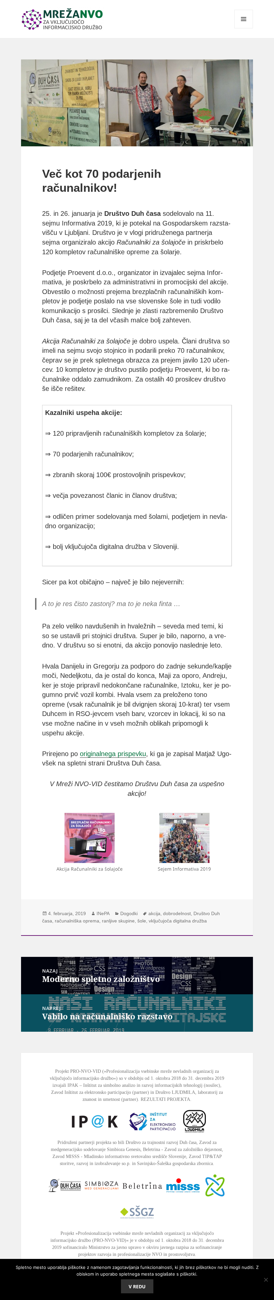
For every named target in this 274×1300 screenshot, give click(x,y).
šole (141, 920)
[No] (265, 1279)
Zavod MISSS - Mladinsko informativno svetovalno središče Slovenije (119, 1156)
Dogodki (129, 913)
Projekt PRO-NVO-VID (78, 1071)
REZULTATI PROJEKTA (165, 1099)
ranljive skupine (118, 920)
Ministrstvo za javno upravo (115, 1247)
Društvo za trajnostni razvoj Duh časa (161, 1142)
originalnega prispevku (113, 753)
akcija (154, 913)
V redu (137, 1286)
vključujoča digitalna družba (178, 920)
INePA (103, 913)
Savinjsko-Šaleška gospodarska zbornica (175, 1163)
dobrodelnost (177, 913)
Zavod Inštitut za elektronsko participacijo (91, 1092)
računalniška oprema (77, 920)
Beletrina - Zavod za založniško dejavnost (182, 1149)
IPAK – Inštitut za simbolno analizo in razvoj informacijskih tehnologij (134, 1085)
